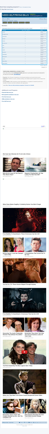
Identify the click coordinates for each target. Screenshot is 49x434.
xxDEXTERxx (4, 36)
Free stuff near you (6, 101)
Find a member (4, 28)
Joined (41, 30)
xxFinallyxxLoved (5, 34)
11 (25, 38)
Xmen (3, 47)
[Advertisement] (23, 4)
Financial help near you (7, 92)
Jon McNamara (17, 74)
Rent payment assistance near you (10, 94)
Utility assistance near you (8, 99)
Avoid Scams (10, 9)
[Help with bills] (24, 15)
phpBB (21, 424)
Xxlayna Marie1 (4, 63)
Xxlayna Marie (4, 61)
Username (4, 30)
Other (31, 28)
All (8, 28)
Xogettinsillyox (4, 54)
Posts (25, 30)
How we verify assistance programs (16, 85)
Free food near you (6, 96)
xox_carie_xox (4, 43)
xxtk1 (3, 45)
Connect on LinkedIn (29, 85)
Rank (23, 30)
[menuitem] (8, 19)
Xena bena (4, 52)
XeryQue (3, 38)
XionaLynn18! (4, 56)
